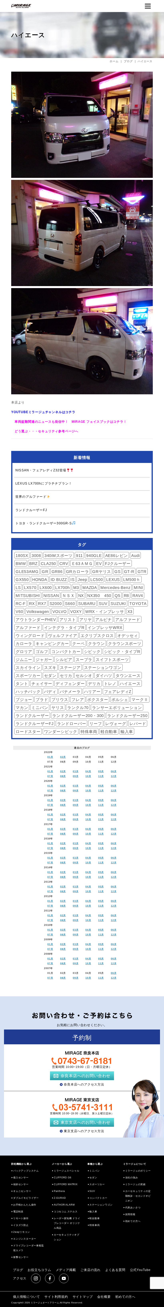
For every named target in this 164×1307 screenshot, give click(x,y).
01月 (50, 757)
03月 (75, 771)
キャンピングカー (52, 643)
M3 (76, 587)
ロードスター (28, 731)
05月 (101, 771)
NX (81, 595)
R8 (126, 595)
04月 (88, 771)
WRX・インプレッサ (104, 611)
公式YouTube (140, 1270)
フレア (77, 699)
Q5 (117, 595)
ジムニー (24, 659)
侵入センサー (21, 1177)
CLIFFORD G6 (62, 1177)
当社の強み (131, 1177)
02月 (63, 757)
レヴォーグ (115, 723)
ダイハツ (104, 675)
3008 (36, 555)
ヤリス (57, 707)
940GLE (94, 555)
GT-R (129, 571)
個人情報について (26, 1296)
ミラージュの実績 (135, 1184)
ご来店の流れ (90, 1270)
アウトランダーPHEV (36, 619)
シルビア (64, 659)
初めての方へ (133, 1221)
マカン (22, 707)
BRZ (33, 563)
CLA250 (48, 563)
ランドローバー (71, 723)
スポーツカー (28, 675)
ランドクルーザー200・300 (78, 715)
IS (72, 579)
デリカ (94, 683)
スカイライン (28, 667)
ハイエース (130, 683)
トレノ (110, 683)
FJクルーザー (118, 563)
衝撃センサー (21, 1257)
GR (45, 571)
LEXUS (113, 579)
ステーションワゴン (102, 667)
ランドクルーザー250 (127, 715)
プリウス (59, 699)
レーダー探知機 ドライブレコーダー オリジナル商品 (67, 1223)
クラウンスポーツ (124, 643)
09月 (75, 776)
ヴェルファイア (62, 635)
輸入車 (127, 731)
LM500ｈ (131, 579)
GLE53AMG (27, 571)
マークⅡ (139, 699)
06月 (113, 771)
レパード (137, 723)
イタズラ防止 (21, 1225)
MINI (138, 587)
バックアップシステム (26, 1170)
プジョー (24, 699)
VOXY (76, 611)
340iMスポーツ (58, 555)
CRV (63, 563)
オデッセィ (127, 635)
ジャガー (44, 659)
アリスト (67, 619)
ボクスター (97, 699)
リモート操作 (21, 1218)
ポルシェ (119, 699)
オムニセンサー (22, 1191)
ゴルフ (42, 651)
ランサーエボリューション (117, 707)
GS (117, 571)
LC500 (96, 579)
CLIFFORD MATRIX (66, 1184)
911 (79, 555)
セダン (50, 675)
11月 (101, 776)
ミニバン (39, 707)
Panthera (59, 1191)
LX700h (62, 587)
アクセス (19, 1278)
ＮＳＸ (68, 595)
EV (99, 563)
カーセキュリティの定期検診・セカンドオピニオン (138, 1196)
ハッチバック (28, 691)
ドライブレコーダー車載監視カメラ (28, 1248)
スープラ (84, 659)
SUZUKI (118, 603)
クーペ (78, 643)
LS (18, 587)
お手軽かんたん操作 (24, 1204)
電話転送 (18, 1211)
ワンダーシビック (60, 731)
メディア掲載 (66, 1270)
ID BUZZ (59, 579)
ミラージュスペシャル (66, 1170)
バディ (50, 691)
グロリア (24, 651)
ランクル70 (78, 707)
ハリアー (92, 691)
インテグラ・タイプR (64, 627)
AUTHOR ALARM (64, 1204)
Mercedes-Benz (115, 587)
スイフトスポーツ (112, 659)
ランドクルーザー (32, 715)
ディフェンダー (70, 683)
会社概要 (104, 1296)
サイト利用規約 (56, 1296)
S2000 (56, 603)
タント (22, 683)
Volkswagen (37, 611)
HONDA (39, 579)
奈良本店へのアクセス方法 (84, 1084)
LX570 (30, 587)
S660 (70, 603)
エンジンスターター (24, 1238)
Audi (135, 555)
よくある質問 (115, 1270)
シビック (92, 651)
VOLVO (59, 611)
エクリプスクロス (97, 635)
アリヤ (85, 619)
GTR (142, 571)
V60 (19, 611)
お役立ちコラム (39, 1270)
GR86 (57, 571)
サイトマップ (83, 1296)
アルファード (127, 619)
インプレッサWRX (105, 627)
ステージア (70, 667)
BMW (21, 563)
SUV (103, 603)
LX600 (46, 587)
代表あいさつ (133, 1207)
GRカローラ (77, 571)
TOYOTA (138, 603)
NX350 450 (99, 595)
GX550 (22, 579)
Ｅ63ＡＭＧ (82, 563)
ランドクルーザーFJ (35, 723)
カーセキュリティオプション (66, 1237)
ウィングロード (30, 635)
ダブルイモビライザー (26, 1198)
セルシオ (84, 675)
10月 (88, 776)
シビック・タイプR (122, 651)
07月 (50, 776)
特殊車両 (89, 731)
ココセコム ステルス (66, 1211)
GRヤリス (101, 571)
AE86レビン (116, 555)
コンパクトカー (66, 651)
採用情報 (130, 1214)
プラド (42, 699)
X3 (130, 611)
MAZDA (89, 587)
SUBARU (86, 603)
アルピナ (103, 619)
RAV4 (137, 595)
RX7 (42, 603)
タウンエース (128, 675)
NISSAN (51, 595)
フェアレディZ (118, 691)
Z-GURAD (60, 1198)
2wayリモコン (21, 1232)
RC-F (21, 603)
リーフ (95, 723)
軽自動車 (109, 731)
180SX (22, 555)
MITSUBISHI (28, 595)
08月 (63, 776)
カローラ (24, 643)
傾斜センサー (21, 1184)
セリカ (66, 675)
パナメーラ (70, 691)
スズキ (50, 667)
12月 (113, 776)
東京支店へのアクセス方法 (84, 1131)
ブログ (18, 1270)
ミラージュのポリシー (138, 1170)
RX (32, 603)
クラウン (96, 643)
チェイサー (41, 683)
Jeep (82, 579)
